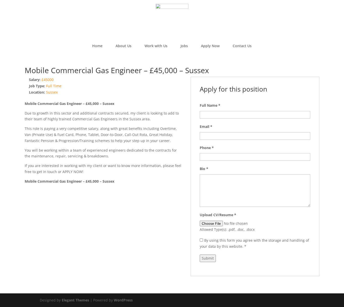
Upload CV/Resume (218, 214)
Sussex (52, 92)
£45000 (48, 79)
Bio (204, 168)
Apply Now (210, 45)
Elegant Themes (75, 300)
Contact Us (242, 45)
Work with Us (156, 45)
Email (206, 126)
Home (97, 45)
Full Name (210, 105)
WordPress (123, 300)
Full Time (53, 85)
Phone (207, 147)
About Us (123, 45)
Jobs (184, 45)
